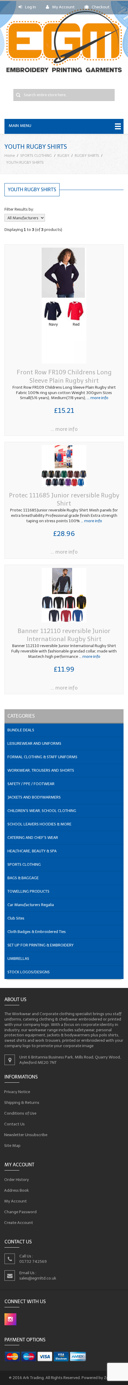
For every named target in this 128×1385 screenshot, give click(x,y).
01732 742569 (33, 1261)
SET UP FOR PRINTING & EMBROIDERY (40, 945)
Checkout (101, 7)
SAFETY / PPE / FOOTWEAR (30, 784)
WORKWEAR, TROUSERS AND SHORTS (40, 770)
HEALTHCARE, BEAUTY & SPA (32, 851)
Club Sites (15, 918)
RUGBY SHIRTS (87, 155)
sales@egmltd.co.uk (37, 1277)
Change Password (20, 1211)
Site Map (12, 1145)
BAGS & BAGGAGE (23, 878)
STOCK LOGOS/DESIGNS (28, 972)
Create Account (18, 1222)
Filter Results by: (19, 209)
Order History (16, 1179)
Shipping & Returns (21, 1102)
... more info (97, 397)
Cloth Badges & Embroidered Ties (36, 931)
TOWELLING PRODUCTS (28, 891)
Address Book (16, 1190)
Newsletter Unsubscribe (25, 1134)
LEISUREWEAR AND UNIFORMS (34, 743)
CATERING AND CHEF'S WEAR (32, 837)
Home (9, 155)
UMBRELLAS (18, 958)
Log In (30, 7)
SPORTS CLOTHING (36, 155)
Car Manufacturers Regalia (30, 905)
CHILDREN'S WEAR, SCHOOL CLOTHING (41, 810)
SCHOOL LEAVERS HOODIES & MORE (39, 824)
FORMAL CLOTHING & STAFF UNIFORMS (42, 757)
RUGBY (63, 155)
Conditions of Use (20, 1113)
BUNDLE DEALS (20, 730)
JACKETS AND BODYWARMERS (34, 797)
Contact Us (14, 1124)
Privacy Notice (17, 1091)
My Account (63, 7)
